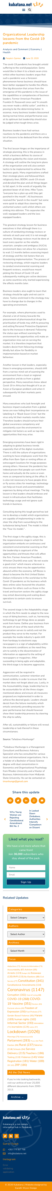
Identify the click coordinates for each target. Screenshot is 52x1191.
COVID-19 (18, 999)
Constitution (31, 981)
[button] (23, 9)
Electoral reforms (15, 1008)
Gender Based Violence (20, 1015)
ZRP (21, 1065)
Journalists (20, 1026)
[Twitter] (5, 1136)
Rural (26, 1045)
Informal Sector (20, 1023)
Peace (34, 1041)
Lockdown (23, 1031)
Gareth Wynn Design (26, 1188)
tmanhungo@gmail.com (15, 781)
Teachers (35, 1053)
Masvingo (13, 1036)
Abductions (13, 966)
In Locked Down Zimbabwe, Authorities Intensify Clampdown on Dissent (35, 819)
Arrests (14, 973)
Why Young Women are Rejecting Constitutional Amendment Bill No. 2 (16, 819)
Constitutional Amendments (24, 984)
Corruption (16, 995)
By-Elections (32, 976)
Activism (31, 969)
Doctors (37, 1004)
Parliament (18, 1040)
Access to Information (31, 966)
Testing (14, 1057)
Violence (29, 1057)
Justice (33, 1027)
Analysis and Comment (15, 49)
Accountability (15, 969)
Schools (19, 1049)
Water (36, 1061)
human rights (25, 1019)
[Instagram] (16, 1136)
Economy (35, 49)
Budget (26, 973)
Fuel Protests (33, 1012)
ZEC (10, 1065)
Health (6, 52)
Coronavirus (25, 989)
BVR (18, 976)
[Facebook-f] (11, 1136)
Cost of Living (34, 995)
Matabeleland (26, 1037)
